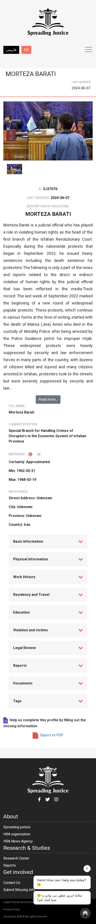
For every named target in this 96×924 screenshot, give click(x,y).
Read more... (48, 399)
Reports (9, 865)
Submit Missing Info (19, 890)
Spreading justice (16, 827)
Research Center (16, 858)
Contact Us (11, 883)
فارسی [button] (11, 50)
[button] (48, 735)
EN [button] (26, 50)
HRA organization (16, 834)
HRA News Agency (18, 841)
